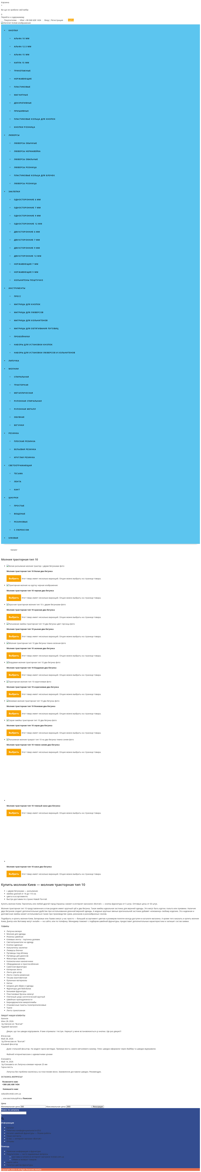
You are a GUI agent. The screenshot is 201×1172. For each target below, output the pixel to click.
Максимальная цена (55, 1106)
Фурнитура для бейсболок (19, 988)
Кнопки (13, 30)
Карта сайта (12, 1162)
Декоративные (23, 103)
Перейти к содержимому (12, 17)
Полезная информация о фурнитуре (24, 1151)
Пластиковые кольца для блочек (34, 175)
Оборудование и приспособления (23, 964)
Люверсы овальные (26, 159)
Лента (17, 481)
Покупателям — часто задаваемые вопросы (27, 1154)
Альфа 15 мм (21, 54)
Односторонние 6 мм (27, 199)
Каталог (10, 1127)
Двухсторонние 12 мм (27, 256)
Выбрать (14, 578)
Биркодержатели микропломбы (21, 1002)
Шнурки (13, 497)
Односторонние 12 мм (28, 223)
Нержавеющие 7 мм (26, 264)
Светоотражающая (20, 465)
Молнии (14, 368)
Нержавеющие (23, 78)
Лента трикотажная (16, 1010)
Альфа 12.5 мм (22, 46)
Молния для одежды (16, 934)
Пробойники (22, 336)
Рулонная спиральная (28, 401)
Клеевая (13, 538)
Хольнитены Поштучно (28, 280)
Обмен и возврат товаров (24, 1159)
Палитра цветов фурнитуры (20, 1165)
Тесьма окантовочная (17, 977)
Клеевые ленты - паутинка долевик (23, 939)
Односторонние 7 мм (27, 207)
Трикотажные (22, 70)
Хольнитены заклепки (17, 947)
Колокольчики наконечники (20, 961)
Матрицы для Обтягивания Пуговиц (36, 328)
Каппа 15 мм (21, 62)
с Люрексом (21, 530)
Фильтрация (98, 1107)
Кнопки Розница (24, 127)
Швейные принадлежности (19, 999)
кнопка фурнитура (113, 903)
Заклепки (14, 191)
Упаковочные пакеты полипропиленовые (26, 1005)
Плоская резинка (24, 441)
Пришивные (21, 111)
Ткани (9, 1007)
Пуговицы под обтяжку (17, 953)
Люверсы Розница (25, 183)
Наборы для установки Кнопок (33, 344)
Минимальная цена (10, 1106)
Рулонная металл (25, 409)
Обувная (19, 417)
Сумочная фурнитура (17, 966)
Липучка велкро (14, 931)
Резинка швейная (15, 936)
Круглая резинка (24, 457)
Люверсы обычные (25, 143)
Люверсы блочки (15, 950)
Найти (71, 20)
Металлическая (23, 393)
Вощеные (19, 513)
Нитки (9, 983)
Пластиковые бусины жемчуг (20, 994)
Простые (19, 505)
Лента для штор (14, 972)
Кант (17, 489)
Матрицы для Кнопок (27, 304)
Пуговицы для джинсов (17, 956)
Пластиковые (22, 86)
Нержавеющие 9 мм (26, 272)
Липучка (14, 360)
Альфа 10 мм (21, 38)
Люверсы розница (25, 167)
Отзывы (10, 1141)
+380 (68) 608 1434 (10, 1084)
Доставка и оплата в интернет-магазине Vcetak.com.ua (38, 1156)
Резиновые (21, 521)
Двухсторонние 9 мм (27, 248)
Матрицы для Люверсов (28, 312)
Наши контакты (14, 1136)
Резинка (14, 433)
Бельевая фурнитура (16, 991)
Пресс (17, 296)
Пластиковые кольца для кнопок (34, 119)
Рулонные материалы (17, 980)
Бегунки (19, 425)
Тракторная (21, 385)
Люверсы (14, 135)
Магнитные (21, 95)
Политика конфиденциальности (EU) (24, 1130)
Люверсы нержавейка (27, 151)
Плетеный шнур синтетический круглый (26, 996)
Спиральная (21, 376)
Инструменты (17, 288)
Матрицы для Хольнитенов (31, 320)
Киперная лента (14, 969)
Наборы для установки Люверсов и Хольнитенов (44, 352)
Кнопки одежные (15, 945)
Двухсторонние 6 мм (27, 231)
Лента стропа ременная (18, 975)
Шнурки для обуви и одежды (20, 986)
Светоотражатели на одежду (20, 942)
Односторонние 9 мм (27, 215)
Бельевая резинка (25, 449)
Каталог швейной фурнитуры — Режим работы (29, 1133)
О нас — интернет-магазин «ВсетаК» (24, 1138)
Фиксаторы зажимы (16, 958)
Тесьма (18, 473)
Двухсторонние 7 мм (27, 240)
